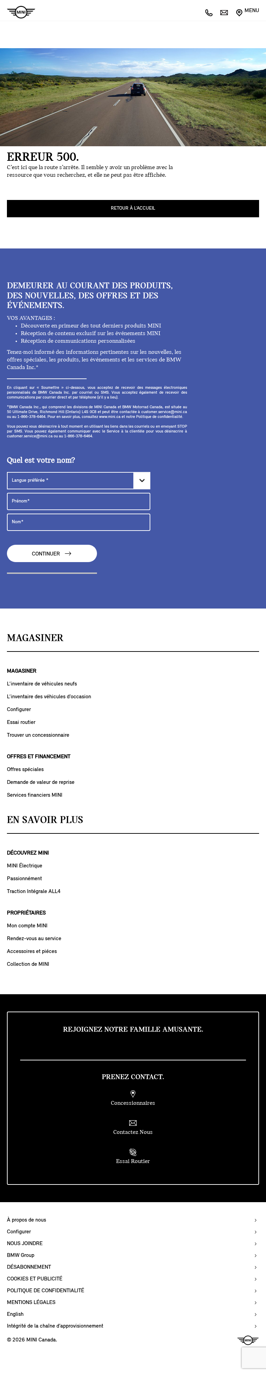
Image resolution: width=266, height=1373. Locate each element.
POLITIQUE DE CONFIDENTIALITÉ (45, 1291)
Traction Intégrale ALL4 (34, 891)
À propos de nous (26, 1220)
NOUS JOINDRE (25, 1244)
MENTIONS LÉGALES (31, 1302)
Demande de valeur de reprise (40, 782)
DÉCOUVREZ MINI (28, 853)
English (15, 1314)
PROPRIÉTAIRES (26, 913)
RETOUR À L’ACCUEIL (133, 208)
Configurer (19, 709)
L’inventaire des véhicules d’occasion (49, 697)
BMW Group (20, 1255)
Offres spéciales (25, 769)
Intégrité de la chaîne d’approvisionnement (55, 1326)
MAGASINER (21, 671)
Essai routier (21, 722)
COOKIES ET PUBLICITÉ (34, 1279)
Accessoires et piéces (32, 951)
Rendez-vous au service (34, 939)
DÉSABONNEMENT (29, 1267)
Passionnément (24, 879)
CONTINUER (46, 554)
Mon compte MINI (27, 926)
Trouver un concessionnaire (38, 735)
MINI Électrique (24, 866)
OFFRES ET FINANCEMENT (38, 757)
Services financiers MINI (34, 795)
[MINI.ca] (17, 12)
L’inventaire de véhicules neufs (42, 684)
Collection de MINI (28, 964)
